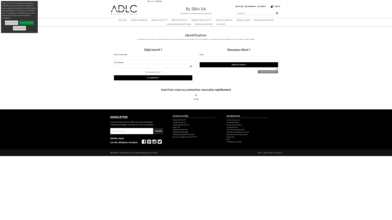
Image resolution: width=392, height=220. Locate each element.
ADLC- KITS (122, 20)
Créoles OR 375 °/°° (179, 122)
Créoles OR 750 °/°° (179, 120)
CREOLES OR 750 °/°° (180, 20)
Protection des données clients (237, 134)
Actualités (220, 24)
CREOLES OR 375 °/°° (159, 20)
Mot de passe (118, 62)
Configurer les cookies (234, 142)
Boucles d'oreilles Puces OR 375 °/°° (185, 137)
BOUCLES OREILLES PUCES (264, 20)
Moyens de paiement (234, 125)
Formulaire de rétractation (236, 130)
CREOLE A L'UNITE (243, 20)
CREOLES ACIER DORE (203, 24)
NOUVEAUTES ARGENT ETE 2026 (179, 24)
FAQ (228, 139)
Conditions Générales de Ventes (238, 132)
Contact (262, 6)
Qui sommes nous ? (233, 120)
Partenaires (230, 137)
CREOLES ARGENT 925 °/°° (202, 20)
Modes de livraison (233, 122)
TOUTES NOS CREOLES (139, 20)
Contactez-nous (232, 127)
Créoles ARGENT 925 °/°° (181, 125)
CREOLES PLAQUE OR (224, 20)
